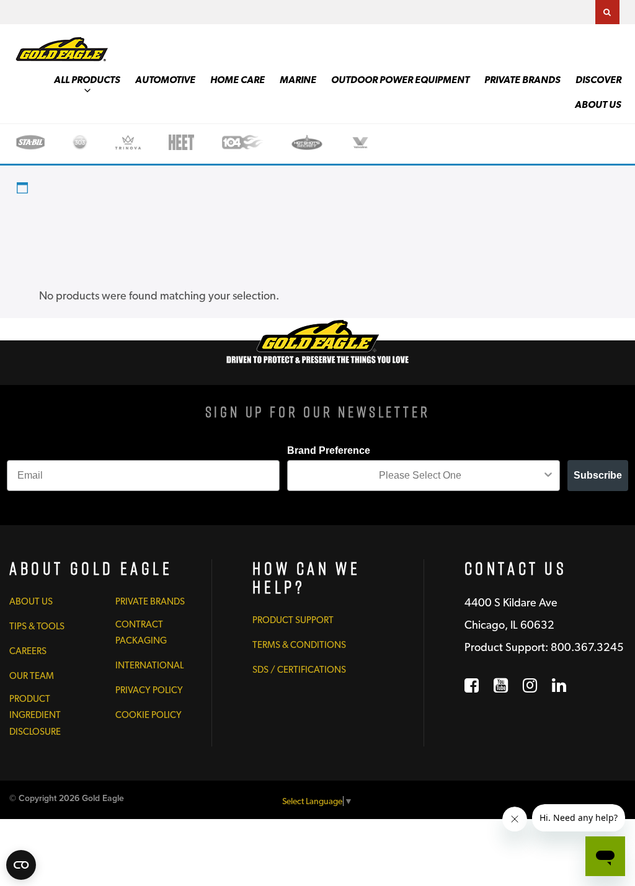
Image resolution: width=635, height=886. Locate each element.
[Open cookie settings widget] (21, 865)
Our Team (31, 675)
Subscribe (598, 475)
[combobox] (420, 475)
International (149, 665)
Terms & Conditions (299, 644)
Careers (28, 651)
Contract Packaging (141, 632)
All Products (87, 80)
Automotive (165, 80)
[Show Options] (548, 475)
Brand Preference (328, 450)
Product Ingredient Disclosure (35, 715)
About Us (598, 104)
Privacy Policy (149, 690)
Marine (298, 80)
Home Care (237, 80)
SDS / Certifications (299, 669)
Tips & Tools (36, 626)
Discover (598, 80)
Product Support (293, 620)
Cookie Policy (148, 714)
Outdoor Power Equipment (400, 80)
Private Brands (522, 80)
